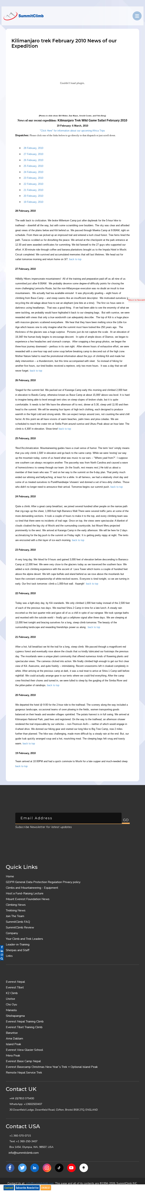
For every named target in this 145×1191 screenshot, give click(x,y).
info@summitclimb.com (24, 1153)
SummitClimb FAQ (18, 922)
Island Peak (13, 1044)
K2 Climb (12, 993)
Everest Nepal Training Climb (25, 1021)
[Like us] (10, 1168)
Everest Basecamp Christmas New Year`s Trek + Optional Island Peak (52, 1067)
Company (12, 933)
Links (9, 956)
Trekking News (15, 910)
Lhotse (10, 999)
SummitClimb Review (20, 927)
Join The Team (15, 916)
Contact (8, 1187)
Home (10, 876)
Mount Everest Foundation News (27, 899)
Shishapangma (15, 1016)
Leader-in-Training (17, 944)
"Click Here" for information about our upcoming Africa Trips (72, 130)
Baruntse (12, 1033)
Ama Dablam (14, 1038)
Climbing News (16, 905)
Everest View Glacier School (24, 1050)
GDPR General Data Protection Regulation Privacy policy (43, 882)
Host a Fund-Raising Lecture (24, 893)
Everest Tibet (15, 987)
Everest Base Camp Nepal (23, 1061)
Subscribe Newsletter (27, 1187)
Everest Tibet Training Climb (24, 1027)
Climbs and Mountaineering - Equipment (32, 888)
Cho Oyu (11, 1004)
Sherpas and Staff (17, 950)
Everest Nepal (15, 982)
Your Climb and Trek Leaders (24, 939)
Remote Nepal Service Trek (24, 1072)
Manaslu (11, 1010)
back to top (75, 259)
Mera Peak (13, 1055)
